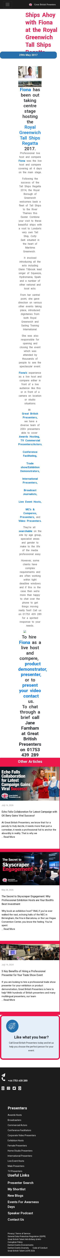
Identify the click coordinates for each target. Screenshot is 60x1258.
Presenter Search (20, 1183)
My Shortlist (16, 1189)
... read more (8, 836)
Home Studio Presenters (20, 1150)
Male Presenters (16, 1166)
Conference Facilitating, (30, 453)
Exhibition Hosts (16, 1140)
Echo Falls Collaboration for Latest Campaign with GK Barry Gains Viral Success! (29, 813)
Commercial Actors (17, 1125)
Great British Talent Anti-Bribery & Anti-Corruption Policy (24, 1240)
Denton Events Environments (20, 1245)
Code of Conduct (40, 1248)
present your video (30, 688)
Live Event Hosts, (30, 501)
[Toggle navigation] (7, 4)
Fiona (25, 89)
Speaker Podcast (20, 1213)
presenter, (31, 674)
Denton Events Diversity (18, 1248)
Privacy (11, 1233)
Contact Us (16, 1219)
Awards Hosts (15, 1115)
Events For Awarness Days (23, 1204)
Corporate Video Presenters (22, 1135)
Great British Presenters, (30, 415)
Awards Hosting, (29, 436)
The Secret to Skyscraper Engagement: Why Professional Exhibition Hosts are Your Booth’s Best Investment (28, 900)
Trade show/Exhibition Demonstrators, (30, 467)
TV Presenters (15, 1171)
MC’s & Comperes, (30, 511)
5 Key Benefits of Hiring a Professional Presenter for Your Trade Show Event (23, 973)
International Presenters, (30, 480)
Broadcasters (14, 1120)
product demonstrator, (32, 666)
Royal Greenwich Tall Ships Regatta (30, 135)
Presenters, (27, 517)
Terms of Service (23, 1233)
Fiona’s (23, 372)
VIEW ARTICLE (29, 843)
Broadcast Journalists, (30, 492)
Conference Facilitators (19, 1130)
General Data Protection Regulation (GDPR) (27, 1236)
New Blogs (15, 1196)
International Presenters (20, 1156)
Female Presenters (17, 1145)
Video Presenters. (30, 520)
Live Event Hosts (16, 1161)
